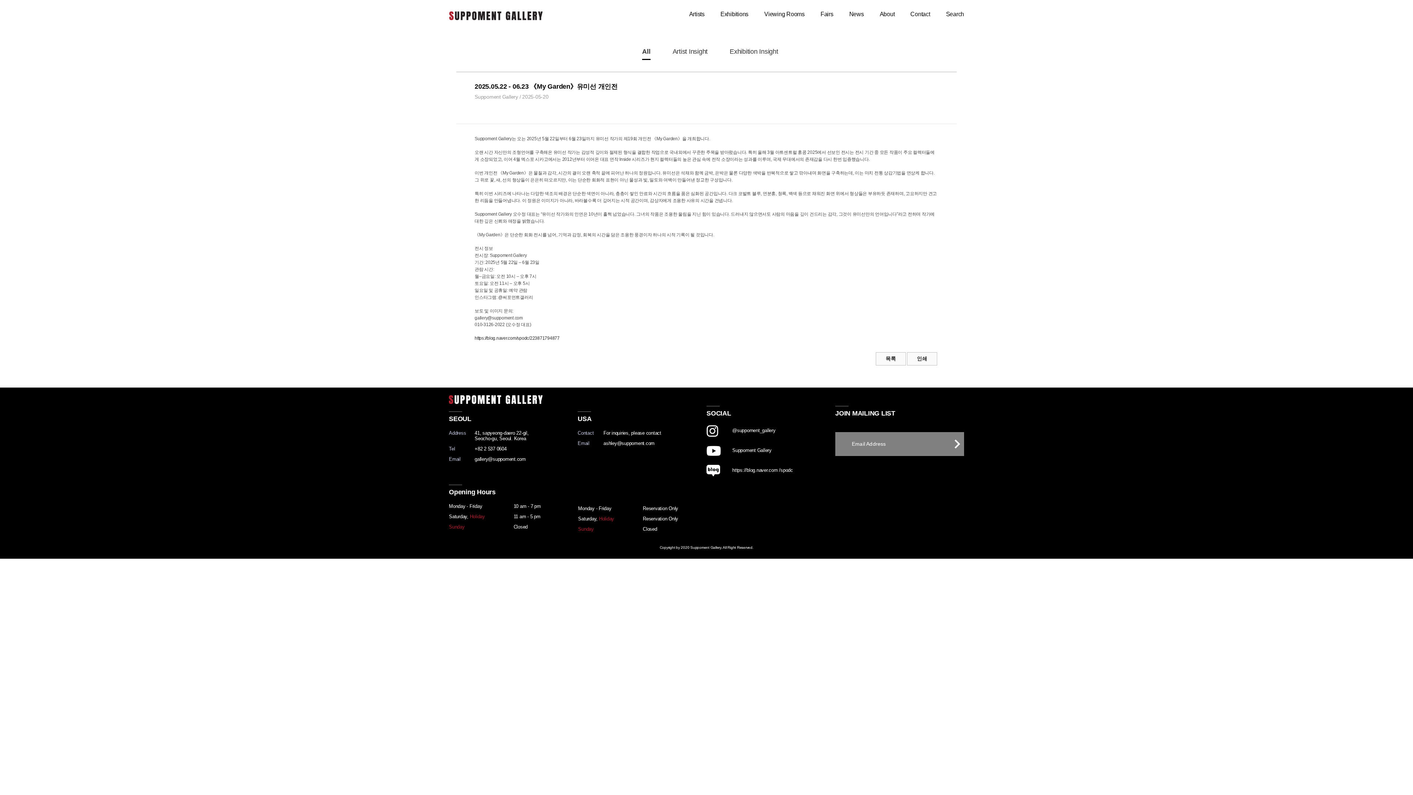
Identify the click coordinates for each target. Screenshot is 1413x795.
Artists (697, 14)
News (856, 14)
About (887, 14)
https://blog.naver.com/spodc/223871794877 (517, 338)
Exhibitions (734, 14)
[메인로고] (496, 14)
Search (955, 14)
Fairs (827, 14)
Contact (920, 14)
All (646, 51)
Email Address (869, 444)
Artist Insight (690, 51)
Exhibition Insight (754, 51)
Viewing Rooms (784, 14)
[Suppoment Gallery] (770, 461)
